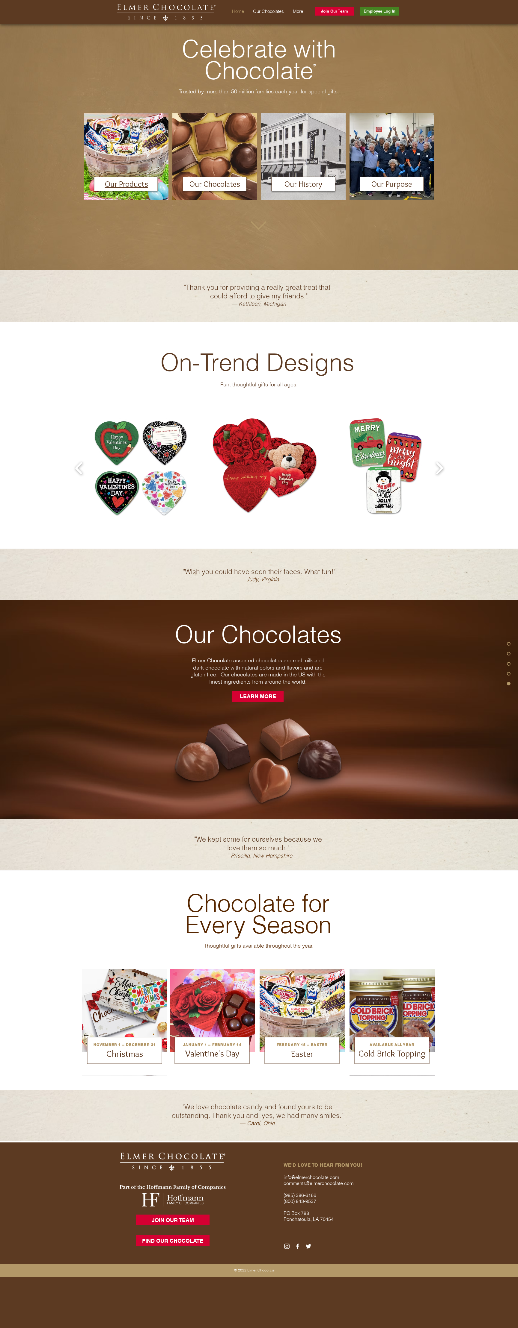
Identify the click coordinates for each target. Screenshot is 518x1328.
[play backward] (79, 468)
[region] (126, 156)
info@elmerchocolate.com (311, 1177)
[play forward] (439, 468)
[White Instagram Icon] (286, 1246)
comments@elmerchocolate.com (318, 1183)
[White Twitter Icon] (308, 1246)
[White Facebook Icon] (297, 1246)
